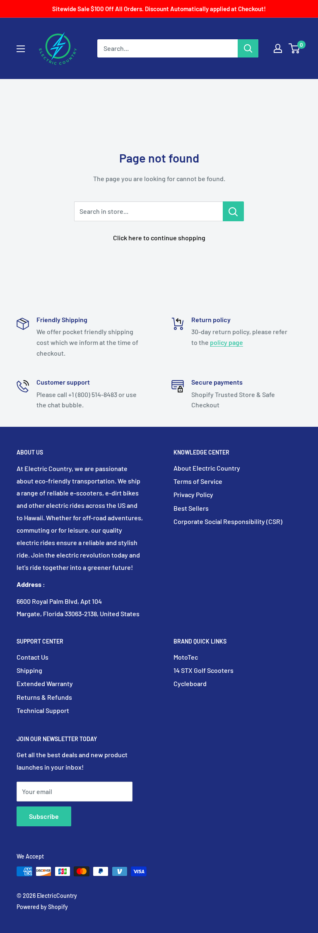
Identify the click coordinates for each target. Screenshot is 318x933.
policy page (226, 342)
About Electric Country (206, 468)
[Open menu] (21, 48)
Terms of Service (197, 481)
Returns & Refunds (44, 697)
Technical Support (43, 710)
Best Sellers (191, 508)
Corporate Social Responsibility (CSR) (227, 521)
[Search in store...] (233, 211)
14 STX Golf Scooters (203, 670)
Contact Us (32, 657)
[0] (294, 48)
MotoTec (185, 657)
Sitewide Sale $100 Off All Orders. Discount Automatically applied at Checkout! (159, 8)
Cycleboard (190, 683)
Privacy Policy (193, 494)
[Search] (248, 48)
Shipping (29, 670)
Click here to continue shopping (159, 238)
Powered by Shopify (42, 906)
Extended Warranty (45, 683)
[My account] (278, 48)
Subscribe (44, 816)
